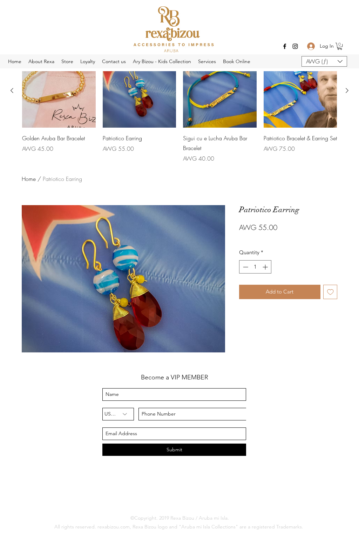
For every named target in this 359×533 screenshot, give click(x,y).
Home (29, 179)
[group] (179, 108)
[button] (340, 46)
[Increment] (266, 267)
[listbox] (324, 61)
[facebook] (284, 46)
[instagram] (295, 46)
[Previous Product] (12, 90)
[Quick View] (139, 91)
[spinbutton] (255, 267)
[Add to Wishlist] (330, 292)
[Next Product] (347, 90)
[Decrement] (245, 267)
